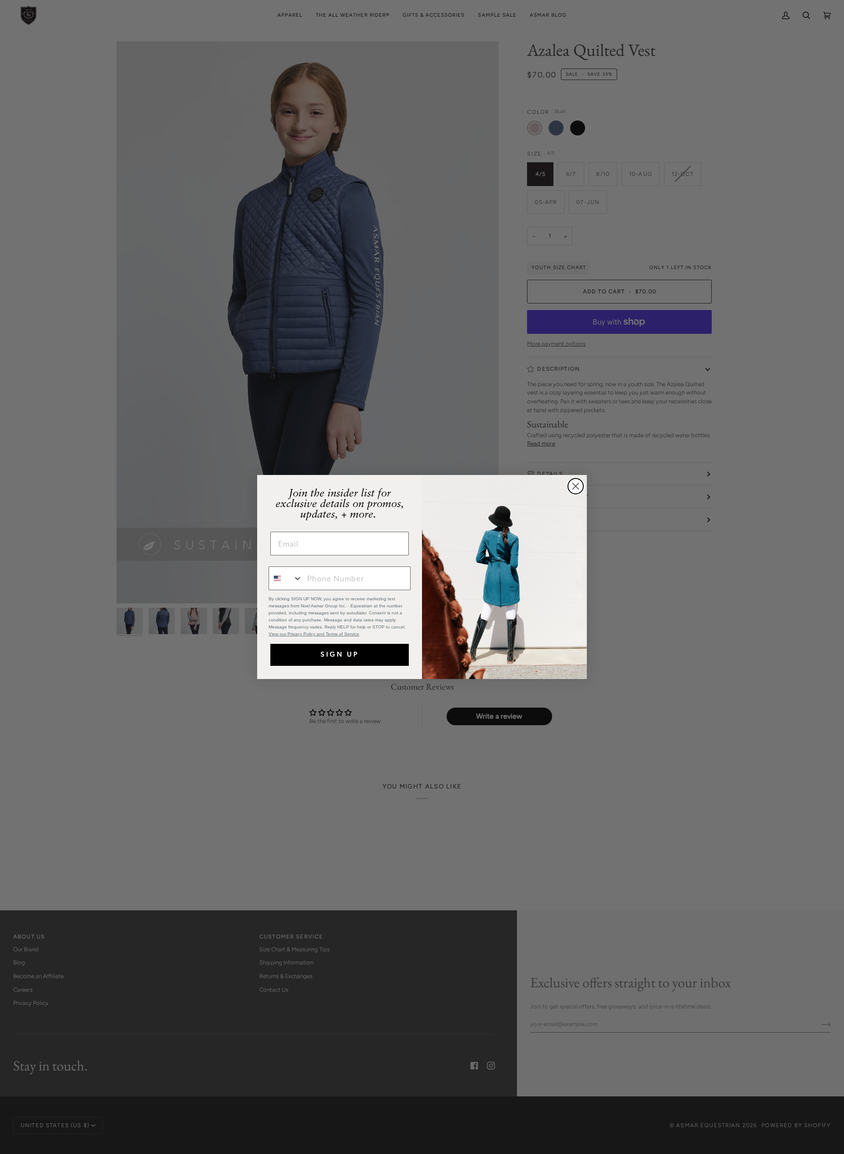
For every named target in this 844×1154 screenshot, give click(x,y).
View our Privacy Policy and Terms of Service (314, 634)
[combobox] (285, 578)
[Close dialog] (575, 486)
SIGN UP (339, 654)
